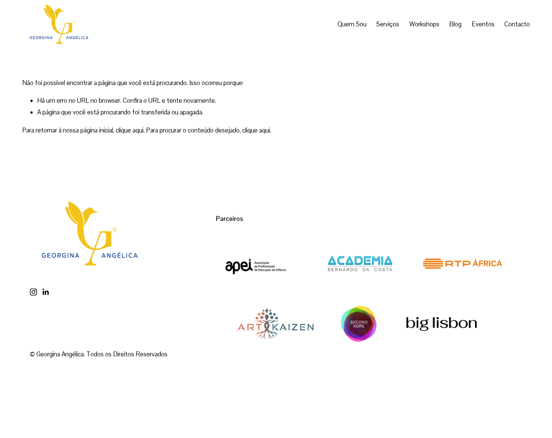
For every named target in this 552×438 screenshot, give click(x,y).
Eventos (483, 24)
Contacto (517, 24)
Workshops (424, 24)
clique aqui (129, 130)
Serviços (387, 24)
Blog (455, 24)
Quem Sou (352, 24)
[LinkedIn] (45, 292)
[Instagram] (33, 292)
